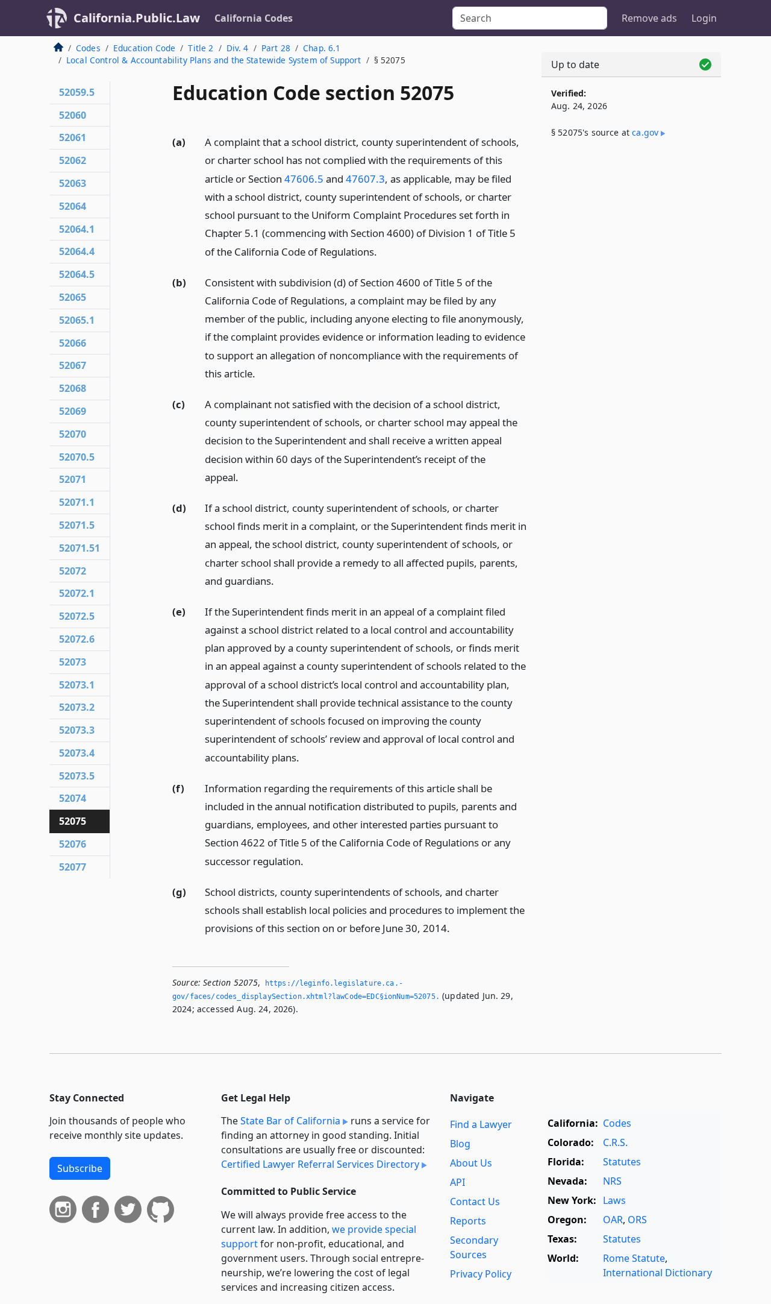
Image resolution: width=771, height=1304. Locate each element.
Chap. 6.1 (321, 48)
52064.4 (77, 251)
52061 (72, 137)
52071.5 (77, 525)
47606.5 (303, 179)
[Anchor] (384, 251)
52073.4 (77, 753)
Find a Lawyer (481, 1124)
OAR (613, 1219)
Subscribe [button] (79, 1168)
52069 (72, 411)
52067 (72, 365)
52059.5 (77, 92)
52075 (72, 821)
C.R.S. (615, 1142)
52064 (72, 206)
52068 (72, 388)
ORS (637, 1219)
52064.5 (77, 274)
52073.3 (77, 730)
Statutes (622, 1161)
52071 (72, 479)
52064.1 (77, 229)
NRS (612, 1181)
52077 (72, 867)
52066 (72, 343)
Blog (460, 1143)
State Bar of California (290, 1120)
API (457, 1182)
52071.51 (79, 548)
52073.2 (77, 707)
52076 (72, 844)
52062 (72, 160)
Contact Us (475, 1201)
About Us (471, 1163)
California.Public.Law (136, 18)
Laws (614, 1200)
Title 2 (200, 48)
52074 (72, 798)
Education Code (144, 48)
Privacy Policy (480, 1273)
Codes (88, 48)
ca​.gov (645, 132)
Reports (468, 1220)
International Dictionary (657, 1272)
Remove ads (649, 18)
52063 (72, 183)
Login (704, 18)
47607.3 (365, 179)
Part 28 (275, 48)
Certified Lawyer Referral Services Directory (320, 1164)
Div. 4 (237, 48)
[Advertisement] (631, 348)
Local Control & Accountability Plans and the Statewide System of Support (213, 60)
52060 (72, 115)
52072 (72, 571)
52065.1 (77, 320)
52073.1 (77, 684)
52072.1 (77, 593)
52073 (72, 662)
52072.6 (77, 639)
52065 (72, 297)
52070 (72, 434)
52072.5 (77, 616)
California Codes (253, 18)
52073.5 (77, 776)
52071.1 (77, 502)
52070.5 (77, 457)
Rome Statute (634, 1258)
